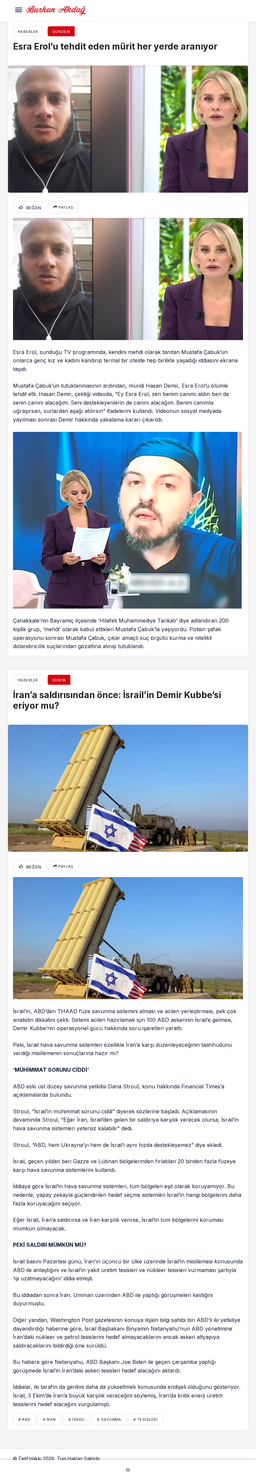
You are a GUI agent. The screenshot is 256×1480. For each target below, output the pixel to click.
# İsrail (76, 1419)
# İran (49, 1419)
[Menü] (18, 10)
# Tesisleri (145, 1419)
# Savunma (109, 1419)
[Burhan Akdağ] (56, 10)
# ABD (24, 1419)
